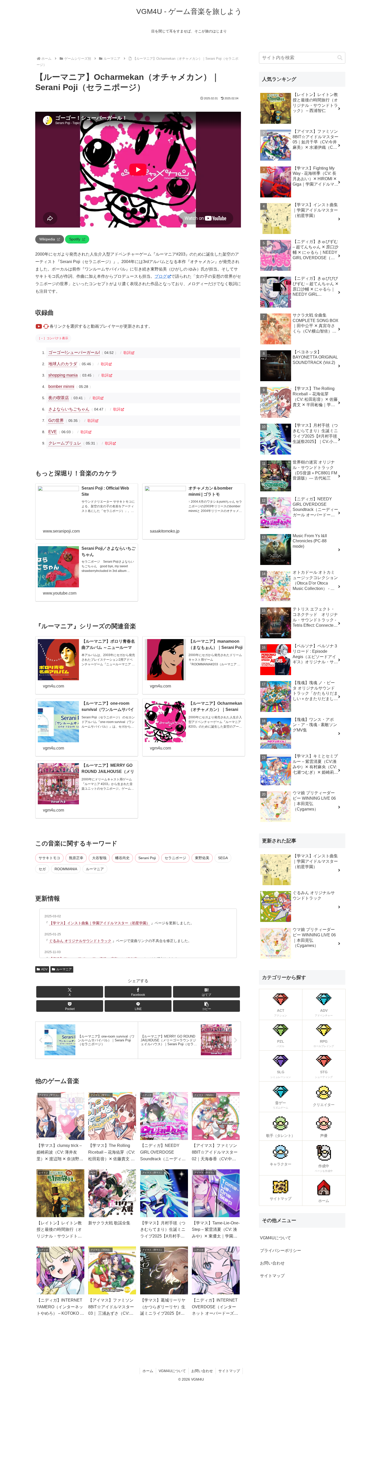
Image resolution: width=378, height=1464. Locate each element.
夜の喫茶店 (58, 398)
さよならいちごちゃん (68, 409)
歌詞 (127, 353)
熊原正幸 (76, 858)
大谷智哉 (99, 858)
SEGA (223, 858)
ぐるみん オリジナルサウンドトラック (80, 941)
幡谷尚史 (122, 858)
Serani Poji (147, 858)
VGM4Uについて (275, 1238)
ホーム (147, 1371)
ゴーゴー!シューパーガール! (74, 352)
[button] (206, 1006)
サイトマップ (272, 1276)
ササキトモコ (49, 858)
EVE (52, 432)
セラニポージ (175, 858)
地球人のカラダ (62, 364)
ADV (44, 969)
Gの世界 (56, 420)
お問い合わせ (272, 1263)
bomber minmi (61, 386)
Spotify (74, 239)
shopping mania (63, 375)
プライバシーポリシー (280, 1250)
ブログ (161, 276)
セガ (42, 869)
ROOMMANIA (66, 869)
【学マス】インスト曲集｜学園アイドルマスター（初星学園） (99, 923)
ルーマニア (95, 869)
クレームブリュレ (64, 443)
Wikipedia (47, 239)
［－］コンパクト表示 (52, 338)
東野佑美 (202, 858)
